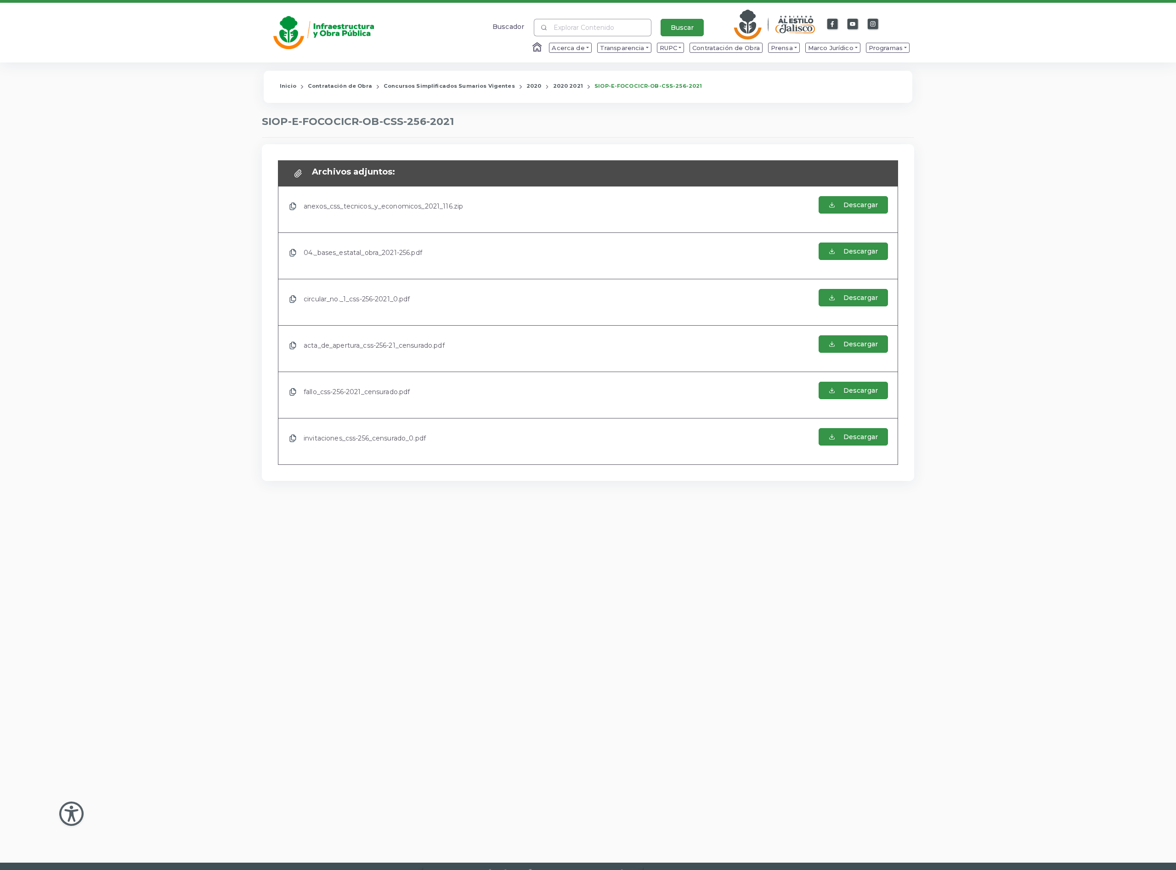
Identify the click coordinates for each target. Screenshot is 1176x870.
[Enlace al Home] (537, 47)
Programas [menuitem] (886, 47)
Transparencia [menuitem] (622, 47)
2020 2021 (568, 86)
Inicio (288, 86)
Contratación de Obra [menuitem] (726, 47)
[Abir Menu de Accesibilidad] (71, 813)
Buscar (682, 27)
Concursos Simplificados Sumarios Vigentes (449, 86)
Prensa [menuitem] (782, 47)
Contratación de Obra (340, 86)
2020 (534, 86)
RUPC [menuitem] (669, 47)
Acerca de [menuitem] (568, 47)
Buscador (508, 26)
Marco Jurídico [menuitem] (831, 47)
